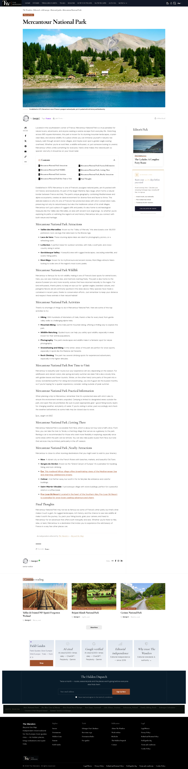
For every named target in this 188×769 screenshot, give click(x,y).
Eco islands (82, 609)
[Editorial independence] (120, 643)
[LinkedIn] (122, 561)
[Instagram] (118, 561)
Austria (123, 609)
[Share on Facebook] (25, 135)
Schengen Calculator (167, 707)
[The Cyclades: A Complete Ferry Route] (148, 144)
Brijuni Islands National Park (85, 612)
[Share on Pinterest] (25, 146)
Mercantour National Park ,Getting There (95, 170)
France (48, 118)
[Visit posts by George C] (25, 561)
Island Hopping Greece (140, 155)
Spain (35, 609)
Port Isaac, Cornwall (93, 707)
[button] (174, 3)
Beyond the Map (77, 536)
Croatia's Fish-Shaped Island (36, 711)
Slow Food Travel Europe (72, 707)
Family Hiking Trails (148, 707)
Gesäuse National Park (131, 612)
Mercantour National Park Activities (53, 174)
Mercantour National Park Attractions (53, 165)
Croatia (75, 609)
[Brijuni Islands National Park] (94, 596)
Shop (41, 663)
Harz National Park (31, 707)
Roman (99, 609)
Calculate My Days (148, 208)
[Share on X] (25, 141)
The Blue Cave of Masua (50, 707)
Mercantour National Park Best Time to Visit (56, 179)
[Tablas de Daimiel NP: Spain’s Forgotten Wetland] (45, 596)
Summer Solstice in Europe (60, 711)
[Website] (112, 561)
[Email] (25, 151)
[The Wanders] (12, 3)
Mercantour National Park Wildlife (53, 170)
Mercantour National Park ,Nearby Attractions (97, 174)
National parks (28, 15)
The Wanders (64, 536)
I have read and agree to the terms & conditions (95, 697)
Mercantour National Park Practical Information (97, 165)
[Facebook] (115, 561)
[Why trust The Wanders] (146, 643)
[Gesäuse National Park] (143, 596)
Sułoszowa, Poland (130, 707)
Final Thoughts (86, 179)
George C (36, 118)
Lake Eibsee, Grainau (112, 707)
